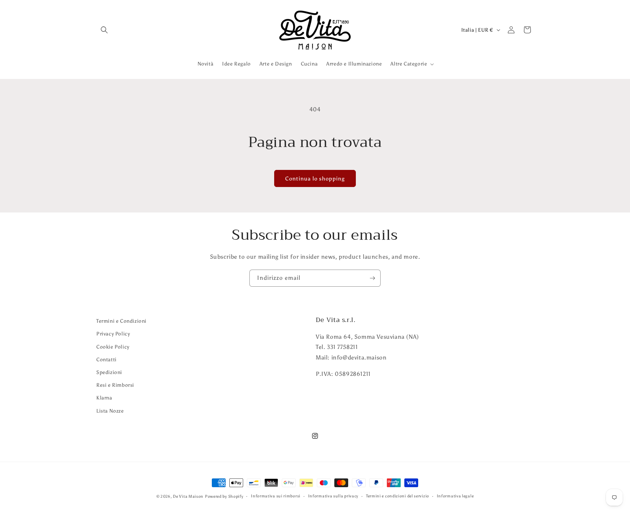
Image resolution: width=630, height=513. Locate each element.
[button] (104, 30)
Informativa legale (455, 496)
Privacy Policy (113, 334)
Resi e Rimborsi (115, 385)
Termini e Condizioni (121, 321)
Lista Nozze (110, 411)
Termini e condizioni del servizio (397, 496)
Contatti (106, 360)
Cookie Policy (112, 347)
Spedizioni (109, 372)
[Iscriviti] (372, 278)
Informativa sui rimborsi (275, 496)
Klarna (104, 398)
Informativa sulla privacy (333, 496)
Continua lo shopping (315, 178)
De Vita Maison (188, 496)
